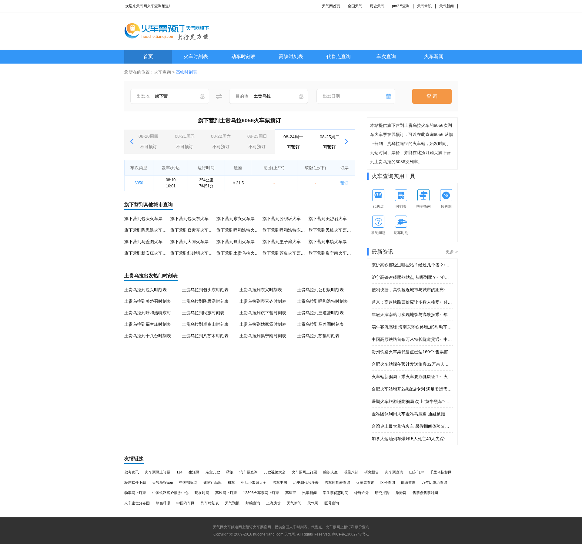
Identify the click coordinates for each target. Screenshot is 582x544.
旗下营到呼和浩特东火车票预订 (292, 230)
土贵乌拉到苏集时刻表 (318, 335)
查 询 (431, 96)
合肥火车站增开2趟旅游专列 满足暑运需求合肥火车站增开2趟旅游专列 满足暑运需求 (412, 389)
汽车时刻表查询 (337, 482)
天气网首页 (331, 6)
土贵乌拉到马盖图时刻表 (320, 324)
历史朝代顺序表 (306, 482)
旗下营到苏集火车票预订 (286, 253)
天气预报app (162, 482)
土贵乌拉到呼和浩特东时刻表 (151, 312)
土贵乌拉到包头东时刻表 (205, 289)
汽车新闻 (309, 493)
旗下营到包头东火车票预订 (195, 218)
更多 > (452, 251)
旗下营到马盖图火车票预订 (149, 241)
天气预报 (232, 503)
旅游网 (401, 493)
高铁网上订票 (226, 493)
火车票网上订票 (157, 472)
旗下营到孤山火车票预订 (239, 241)
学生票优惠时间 (335, 493)
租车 (231, 482)
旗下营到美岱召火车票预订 (334, 218)
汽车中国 (280, 482)
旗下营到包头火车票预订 (147, 218)
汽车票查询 (248, 472)
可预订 (293, 142)
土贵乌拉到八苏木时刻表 (205, 335)
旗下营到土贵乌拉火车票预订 (244, 253)
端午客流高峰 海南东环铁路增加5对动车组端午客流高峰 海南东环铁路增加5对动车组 (412, 327)
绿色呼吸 (163, 503)
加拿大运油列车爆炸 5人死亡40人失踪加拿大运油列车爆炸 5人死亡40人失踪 (412, 438)
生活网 (194, 472)
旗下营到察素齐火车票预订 (195, 230)
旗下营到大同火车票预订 (193, 241)
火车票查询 (394, 472)
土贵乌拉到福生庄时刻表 (147, 324)
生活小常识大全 (253, 482)
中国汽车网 (185, 503)
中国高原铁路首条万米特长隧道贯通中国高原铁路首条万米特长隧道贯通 (412, 339)
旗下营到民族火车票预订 (332, 230)
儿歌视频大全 (275, 472)
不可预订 (148, 141)
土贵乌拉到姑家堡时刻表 (262, 324)
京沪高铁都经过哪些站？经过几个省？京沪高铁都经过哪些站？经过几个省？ (412, 264)
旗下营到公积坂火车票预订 (288, 218)
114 (179, 472)
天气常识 (424, 6)
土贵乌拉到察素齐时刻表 (262, 301)
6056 (139, 183)
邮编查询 (408, 482)
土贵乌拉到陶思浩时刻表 (205, 301)
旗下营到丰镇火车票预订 (332, 241)
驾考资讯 (131, 472)
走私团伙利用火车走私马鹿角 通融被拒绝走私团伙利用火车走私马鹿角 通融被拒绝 (412, 413)
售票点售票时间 (425, 493)
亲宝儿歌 (213, 472)
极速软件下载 (135, 482)
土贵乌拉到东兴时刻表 (260, 289)
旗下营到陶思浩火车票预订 (149, 230)
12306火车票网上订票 (261, 493)
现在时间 (202, 493)
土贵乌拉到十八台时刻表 (147, 335)
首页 (148, 56)
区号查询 (387, 482)
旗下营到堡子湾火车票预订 (288, 241)
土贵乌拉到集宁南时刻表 (262, 335)
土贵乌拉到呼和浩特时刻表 (322, 301)
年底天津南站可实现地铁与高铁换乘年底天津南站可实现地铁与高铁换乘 (412, 314)
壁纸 (229, 472)
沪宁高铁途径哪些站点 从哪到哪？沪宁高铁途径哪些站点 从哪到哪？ (412, 277)
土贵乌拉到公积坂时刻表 (320, 289)
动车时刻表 (243, 56)
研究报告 (371, 472)
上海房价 (273, 503)
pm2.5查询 (401, 6)
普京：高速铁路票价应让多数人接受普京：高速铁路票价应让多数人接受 (412, 302)
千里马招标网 (441, 472)
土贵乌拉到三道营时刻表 (320, 312)
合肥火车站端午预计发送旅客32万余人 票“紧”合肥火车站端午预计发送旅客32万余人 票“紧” (412, 364)
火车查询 (162, 72)
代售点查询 (338, 56)
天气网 (312, 503)
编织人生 (330, 472)
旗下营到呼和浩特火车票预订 (244, 230)
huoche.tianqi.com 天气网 (274, 534)
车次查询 (386, 56)
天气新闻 (446, 6)
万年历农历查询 (434, 482)
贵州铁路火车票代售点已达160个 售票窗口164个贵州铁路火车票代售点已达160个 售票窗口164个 (412, 351)
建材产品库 (212, 482)
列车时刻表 (210, 503)
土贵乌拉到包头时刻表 (145, 289)
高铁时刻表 (291, 56)
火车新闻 (433, 56)
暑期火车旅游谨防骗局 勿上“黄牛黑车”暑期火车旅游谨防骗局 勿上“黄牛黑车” (412, 401)
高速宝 (290, 493)
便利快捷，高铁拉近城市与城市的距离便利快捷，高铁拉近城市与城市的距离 (412, 289)
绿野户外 (361, 493)
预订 (344, 183)
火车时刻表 (196, 56)
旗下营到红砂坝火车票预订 (195, 253)
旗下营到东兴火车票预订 (239, 218)
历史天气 (377, 6)
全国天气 (355, 6)
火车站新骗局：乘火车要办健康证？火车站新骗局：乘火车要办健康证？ (412, 376)
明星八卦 (351, 472)
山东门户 (416, 472)
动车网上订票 (135, 493)
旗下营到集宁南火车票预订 (334, 253)
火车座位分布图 (137, 503)
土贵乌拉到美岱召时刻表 (147, 301)
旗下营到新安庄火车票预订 (149, 253)
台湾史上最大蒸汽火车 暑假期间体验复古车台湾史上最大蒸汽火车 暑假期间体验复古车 (412, 426)
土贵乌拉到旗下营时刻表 (262, 312)
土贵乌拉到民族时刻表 (203, 312)
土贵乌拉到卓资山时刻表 (205, 324)
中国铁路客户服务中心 (170, 493)
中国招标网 (188, 482)
